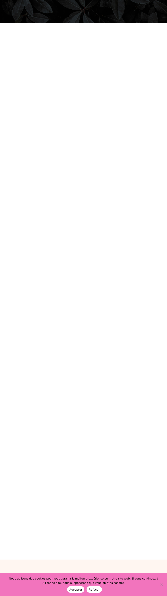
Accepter (75, 589)
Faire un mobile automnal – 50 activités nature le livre (72, 164)
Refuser (94, 589)
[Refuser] (161, 584)
